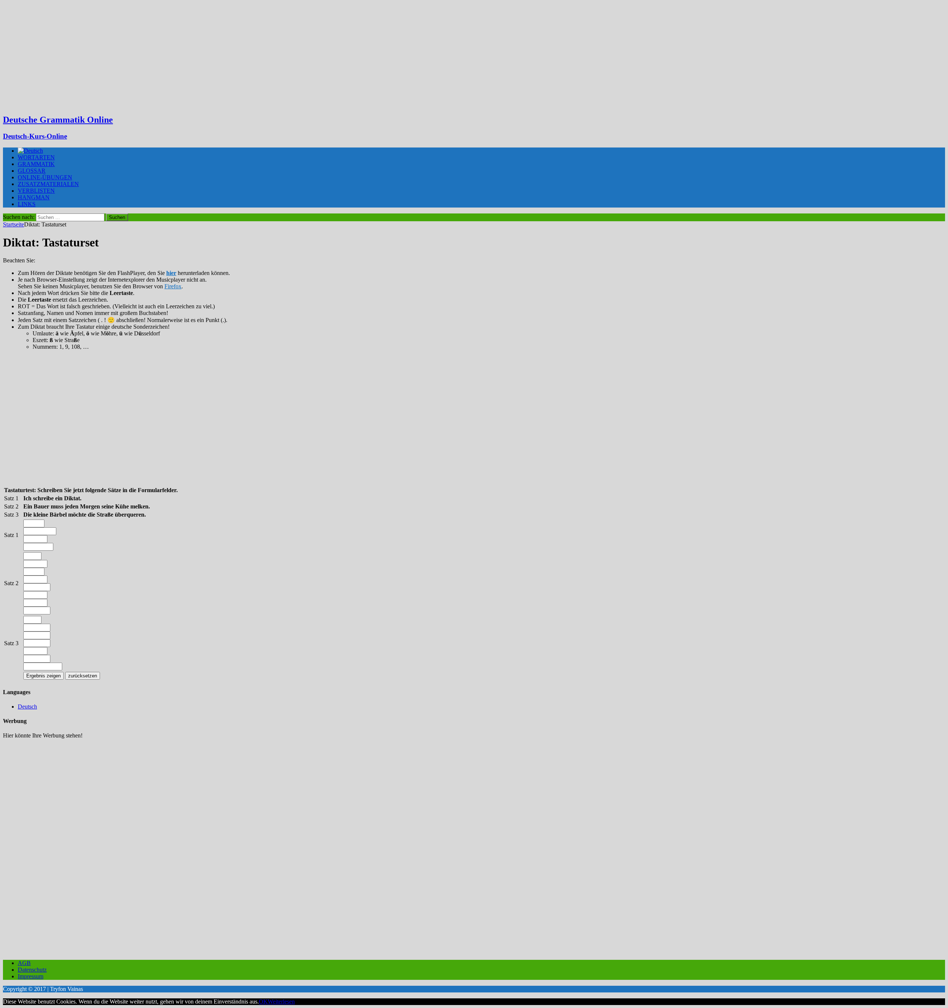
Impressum (30, 976)
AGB (24, 963)
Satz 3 (11, 643)
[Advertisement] (474, 55)
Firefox (172, 286)
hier (171, 273)
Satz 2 (11, 583)
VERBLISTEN (36, 191)
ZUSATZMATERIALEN (48, 184)
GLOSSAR (32, 171)
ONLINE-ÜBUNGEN (45, 177)
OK (263, 1001)
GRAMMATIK (36, 164)
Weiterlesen (281, 1001)
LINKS (27, 204)
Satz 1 (11, 535)
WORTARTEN (36, 157)
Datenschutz (32, 969)
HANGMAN (34, 197)
